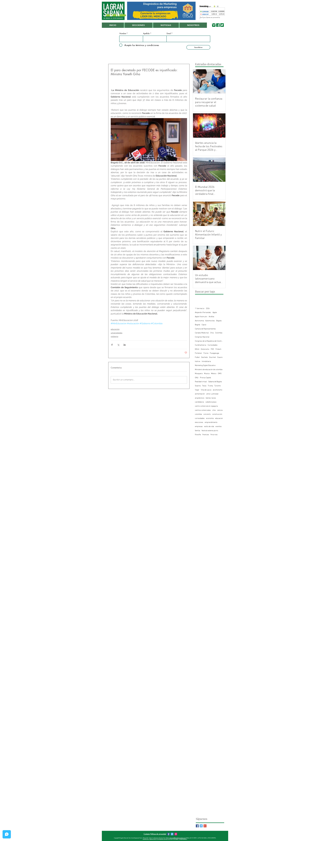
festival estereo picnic (210, 431)
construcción (217, 414)
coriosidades (200, 418)
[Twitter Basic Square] (201, 825)
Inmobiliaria (206, 361)
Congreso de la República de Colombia (209, 341)
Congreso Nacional (202, 337)
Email (169, 33)
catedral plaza (210, 402)
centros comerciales (203, 410)
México (213, 374)
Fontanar (198, 353)
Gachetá (204, 357)
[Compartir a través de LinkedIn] (124, 345)
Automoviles (210, 321)
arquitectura (199, 398)
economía (210, 418)
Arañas (211, 317)
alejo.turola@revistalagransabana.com (178, 838)
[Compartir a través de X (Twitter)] (118, 345)
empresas (199, 426)
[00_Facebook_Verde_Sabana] (218, 25)
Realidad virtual (201, 382)
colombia (198, 414)
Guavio (219, 357)
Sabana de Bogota (215, 382)
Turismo (217, 386)
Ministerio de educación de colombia (208, 370)
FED (212, 349)
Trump (210, 386)
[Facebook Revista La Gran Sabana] (168, 834)
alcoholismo (217, 390)
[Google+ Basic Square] (205, 825)
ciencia (219, 410)
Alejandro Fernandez (203, 312)
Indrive (197, 361)
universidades (116, 333)
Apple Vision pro (201, 317)
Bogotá (197, 325)
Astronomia (199, 321)
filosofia (198, 435)
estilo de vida (209, 426)
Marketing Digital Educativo (205, 365)
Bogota (218, 321)
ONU (196, 378)
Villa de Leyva (206, 390)
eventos (219, 426)
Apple (215, 312)
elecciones (199, 422)
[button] (138, 25)
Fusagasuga (214, 353)
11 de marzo (199, 308)
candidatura (199, 402)
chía (214, 410)
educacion (219, 418)
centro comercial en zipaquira (206, 406)
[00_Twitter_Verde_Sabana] (222, 25)
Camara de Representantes (205, 329)
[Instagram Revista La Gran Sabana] (176, 834)
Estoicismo (205, 349)
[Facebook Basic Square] (197, 825)
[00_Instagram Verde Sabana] (214, 25)
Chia (212, 333)
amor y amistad (212, 394)
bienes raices (211, 398)
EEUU (197, 349)
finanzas (205, 435)
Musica (206, 374)
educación (115, 329)
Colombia (218, 333)
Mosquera (199, 374)
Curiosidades (212, 345)
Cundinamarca (200, 345)
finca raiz (214, 435)
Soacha (198, 386)
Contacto (147, 834)
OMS (219, 374)
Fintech (218, 349)
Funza (206, 353)
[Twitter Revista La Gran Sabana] (172, 834)
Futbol (197, 357)
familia (197, 431)
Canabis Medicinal (202, 333)
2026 (207, 308)
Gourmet (212, 357)
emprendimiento (211, 422)
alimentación (200, 394)
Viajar (197, 390)
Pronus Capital (205, 378)
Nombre (122, 33)
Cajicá (204, 325)
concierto (207, 414)
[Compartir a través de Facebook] (112, 345)
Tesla (204, 386)
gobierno (114, 336)
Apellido (146, 33)
